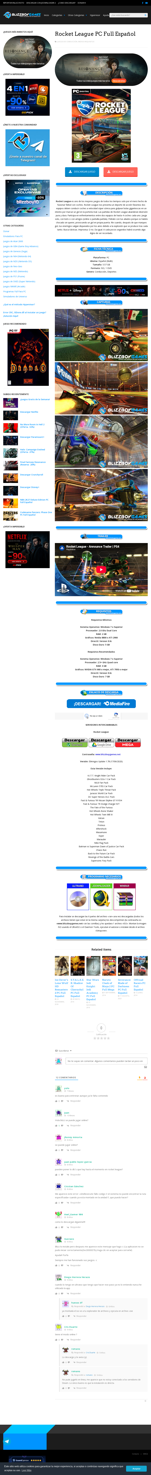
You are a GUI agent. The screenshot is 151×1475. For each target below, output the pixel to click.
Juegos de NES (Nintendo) (15, 271)
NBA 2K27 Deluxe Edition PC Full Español (34, 501)
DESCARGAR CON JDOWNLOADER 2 (41, 3)
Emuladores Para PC (13, 236)
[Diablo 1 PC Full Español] (28, 385)
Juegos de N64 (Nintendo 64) (17, 256)
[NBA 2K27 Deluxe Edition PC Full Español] (10, 507)
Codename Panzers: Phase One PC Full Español (36, 513)
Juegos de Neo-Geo (12, 266)
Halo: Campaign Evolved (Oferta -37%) (32, 450)
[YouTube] (146, 3)
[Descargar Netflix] (10, 419)
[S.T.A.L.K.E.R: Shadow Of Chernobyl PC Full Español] (78, 974)
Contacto (135, 1454)
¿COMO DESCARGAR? (67, 3)
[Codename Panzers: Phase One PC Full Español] (10, 519)
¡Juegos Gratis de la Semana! (35, 399)
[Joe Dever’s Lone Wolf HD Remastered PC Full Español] (62, 974)
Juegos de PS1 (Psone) (14, 276)
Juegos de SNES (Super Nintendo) (19, 281)
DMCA (145, 1454)
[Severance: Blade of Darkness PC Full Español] (125, 974)
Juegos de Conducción (67, 41)
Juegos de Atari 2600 (13, 241)
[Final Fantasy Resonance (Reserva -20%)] (10, 469)
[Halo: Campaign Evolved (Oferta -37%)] (10, 457)
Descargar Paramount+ (32, 437)
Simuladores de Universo (15, 296)
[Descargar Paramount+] (10, 444)
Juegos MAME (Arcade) (14, 286)
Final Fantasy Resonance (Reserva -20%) (33, 463)
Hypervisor (95, 15)
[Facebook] (142, 3)
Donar (6, 231)
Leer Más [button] (26, 1470)
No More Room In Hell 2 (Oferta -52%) (32, 425)
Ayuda (106, 15)
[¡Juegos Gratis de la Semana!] (10, 406)
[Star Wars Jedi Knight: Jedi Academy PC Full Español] (93, 974)
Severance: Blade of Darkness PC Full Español (124, 986)
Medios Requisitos (86, 41)
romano (89, 1375)
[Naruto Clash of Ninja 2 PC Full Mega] (109, 974)
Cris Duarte (90, 1352)
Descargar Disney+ (29, 487)
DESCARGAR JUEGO (84, 171)
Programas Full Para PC (14, 291)
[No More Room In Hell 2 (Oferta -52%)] (10, 432)
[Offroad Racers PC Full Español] (141, 974)
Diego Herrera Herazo (95, 1306)
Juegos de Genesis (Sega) (15, 251)
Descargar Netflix (29, 411)
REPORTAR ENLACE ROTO (13, 3)
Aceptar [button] (136, 1468)
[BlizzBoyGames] (22, 18)
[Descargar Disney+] (10, 494)
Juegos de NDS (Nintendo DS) (17, 261)
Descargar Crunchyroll (31, 474)
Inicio (46, 15)
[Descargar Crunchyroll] (10, 482)
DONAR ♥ (82, 3)
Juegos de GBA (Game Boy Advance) (20, 246)
